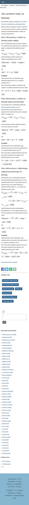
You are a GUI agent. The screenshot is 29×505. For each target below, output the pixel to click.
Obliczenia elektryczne (21, 5)
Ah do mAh (5, 445)
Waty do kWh (6, 367)
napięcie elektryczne (15, 21)
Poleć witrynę (6, 461)
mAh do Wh (5, 450)
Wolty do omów (6, 402)
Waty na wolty (6, 356)
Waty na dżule (6, 353)
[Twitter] (7, 270)
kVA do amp (5, 434)
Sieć (19, 479)
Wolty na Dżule (6, 394)
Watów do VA (6, 359)
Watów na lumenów (8, 369)
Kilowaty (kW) (7, 293)
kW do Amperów (7, 375)
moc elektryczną (9, 24)
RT (3, 2)
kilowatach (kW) (20, 24)
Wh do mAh (5, 413)
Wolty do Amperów (7, 391)
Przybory (18, 486)
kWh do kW (5, 423)
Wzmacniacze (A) (8, 289)
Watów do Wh (6, 364)
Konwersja (12, 5)
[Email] (15, 270)
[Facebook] (3, 270)
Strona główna (4, 5)
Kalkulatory (18, 484)
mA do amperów (7, 348)
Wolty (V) (18, 289)
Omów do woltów (7, 405)
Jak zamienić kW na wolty (10, 284)
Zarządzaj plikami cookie (18, 497)
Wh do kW (5, 418)
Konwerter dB (6, 453)
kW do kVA (5, 388)
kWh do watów (6, 421)
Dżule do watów (7, 407)
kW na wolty (5, 378)
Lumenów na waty (7, 372)
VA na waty (5, 426)
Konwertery (11, 486)
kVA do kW (5, 440)
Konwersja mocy (8, 301)
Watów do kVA (6, 361)
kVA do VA (5, 442)
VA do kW (5, 429)
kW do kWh (5, 383)
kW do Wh (5, 380)
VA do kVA (5, 432)
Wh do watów (6, 415)
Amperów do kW (7, 337)
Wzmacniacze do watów (9, 334)
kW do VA (5, 386)
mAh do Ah (5, 448)
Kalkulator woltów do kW (10, 280)
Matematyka (11, 481)
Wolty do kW (6, 399)
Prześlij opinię (6, 464)
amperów (24, 27)
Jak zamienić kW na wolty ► (9, 262)
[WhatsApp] (11, 270)
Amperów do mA (7, 345)
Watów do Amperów (8, 351)
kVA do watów (6, 437)
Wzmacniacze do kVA (8, 340)
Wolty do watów (6, 396)
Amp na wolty (6, 342)
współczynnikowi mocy (12, 107)
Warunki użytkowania (15, 492)
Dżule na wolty (6, 410)
